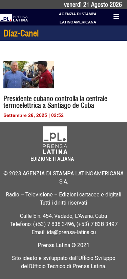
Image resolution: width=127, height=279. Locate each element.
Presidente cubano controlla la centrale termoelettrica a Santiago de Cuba (55, 101)
